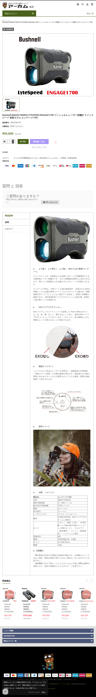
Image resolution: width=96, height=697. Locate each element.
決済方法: (5, 161)
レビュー (9, 229)
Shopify (52, 688)
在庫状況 (5, 126)
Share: (5, 152)
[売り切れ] (10, 588)
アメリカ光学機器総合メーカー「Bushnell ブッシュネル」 (36, 158)
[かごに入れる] (29, 588)
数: (5, 141)
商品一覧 (90, 14)
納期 (7, 222)
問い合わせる (51, 202)
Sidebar (9, 29)
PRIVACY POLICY (34, 692)
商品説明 (9, 215)
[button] (55, 141)
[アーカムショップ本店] (48, 661)
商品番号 (5, 123)
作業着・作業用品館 (68, 158)
